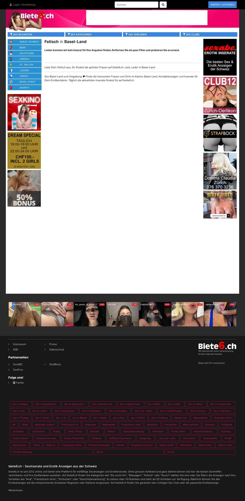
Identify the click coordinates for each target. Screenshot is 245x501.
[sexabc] (220, 57)
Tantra (36, 445)
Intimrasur (157, 431)
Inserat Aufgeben (222, 4)
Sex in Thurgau (20, 417)
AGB (15, 349)
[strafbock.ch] (220, 132)
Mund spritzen (190, 424)
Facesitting (170, 424)
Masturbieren (200, 417)
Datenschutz (56, 349)
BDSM (228, 438)
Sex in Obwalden (118, 410)
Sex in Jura (18, 410)
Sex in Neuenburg (64, 410)
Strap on (50, 445)
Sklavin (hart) (225, 445)
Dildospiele (186, 445)
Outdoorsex (38, 431)
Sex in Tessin (42, 417)
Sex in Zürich (138, 417)
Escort (171, 451)
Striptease (90, 424)
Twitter (19, 382)
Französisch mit (69, 424)
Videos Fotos (205, 445)
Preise (53, 344)
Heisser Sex (180, 417)
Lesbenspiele (210, 438)
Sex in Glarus (195, 404)
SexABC (18, 364)
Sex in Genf (174, 404)
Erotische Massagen (99, 445)
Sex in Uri (61, 417)
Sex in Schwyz (198, 410)
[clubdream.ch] (24, 150)
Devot (100, 451)
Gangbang (145, 438)
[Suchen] (163, 5)
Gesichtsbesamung (133, 431)
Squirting (226, 431)
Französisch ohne (131, 424)
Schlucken (18, 431)
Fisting (56, 431)
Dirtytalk (94, 431)
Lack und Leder (167, 438)
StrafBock (55, 364)
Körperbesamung (203, 431)
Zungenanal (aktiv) (72, 445)
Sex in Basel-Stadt (130, 404)
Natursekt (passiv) (45, 424)
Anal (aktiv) (189, 438)
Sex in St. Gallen (143, 410)
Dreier (25, 424)
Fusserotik (226, 424)
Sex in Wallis (99, 417)
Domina (120, 445)
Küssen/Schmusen (46, 438)
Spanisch (210, 424)
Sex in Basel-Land (102, 404)
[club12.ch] (220, 95)
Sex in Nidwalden (91, 410)
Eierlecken (152, 424)
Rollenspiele (108, 424)
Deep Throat (75, 431)
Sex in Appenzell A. (46, 404)
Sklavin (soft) (166, 445)
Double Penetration (74, 438)
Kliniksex (97, 438)
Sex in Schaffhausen (171, 410)
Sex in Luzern (39, 410)
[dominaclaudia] (220, 170)
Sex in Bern (154, 404)
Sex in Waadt (79, 417)
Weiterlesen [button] (15, 490)
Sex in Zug (118, 417)
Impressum (19, 344)
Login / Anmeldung (23, 4)
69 (14, 424)
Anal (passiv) (19, 445)
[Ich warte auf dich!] (220, 217)
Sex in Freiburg (159, 417)
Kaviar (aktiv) (178, 431)
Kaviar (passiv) (20, 438)
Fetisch (111, 431)
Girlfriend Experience (120, 438)
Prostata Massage (22, 451)
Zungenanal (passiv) (142, 445)
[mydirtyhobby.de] (24, 188)
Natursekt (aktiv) (223, 417)
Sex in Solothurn (222, 410)
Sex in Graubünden (220, 404)
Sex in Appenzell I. (74, 404)
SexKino (18, 369)
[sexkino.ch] (24, 112)
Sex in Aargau (20, 404)
